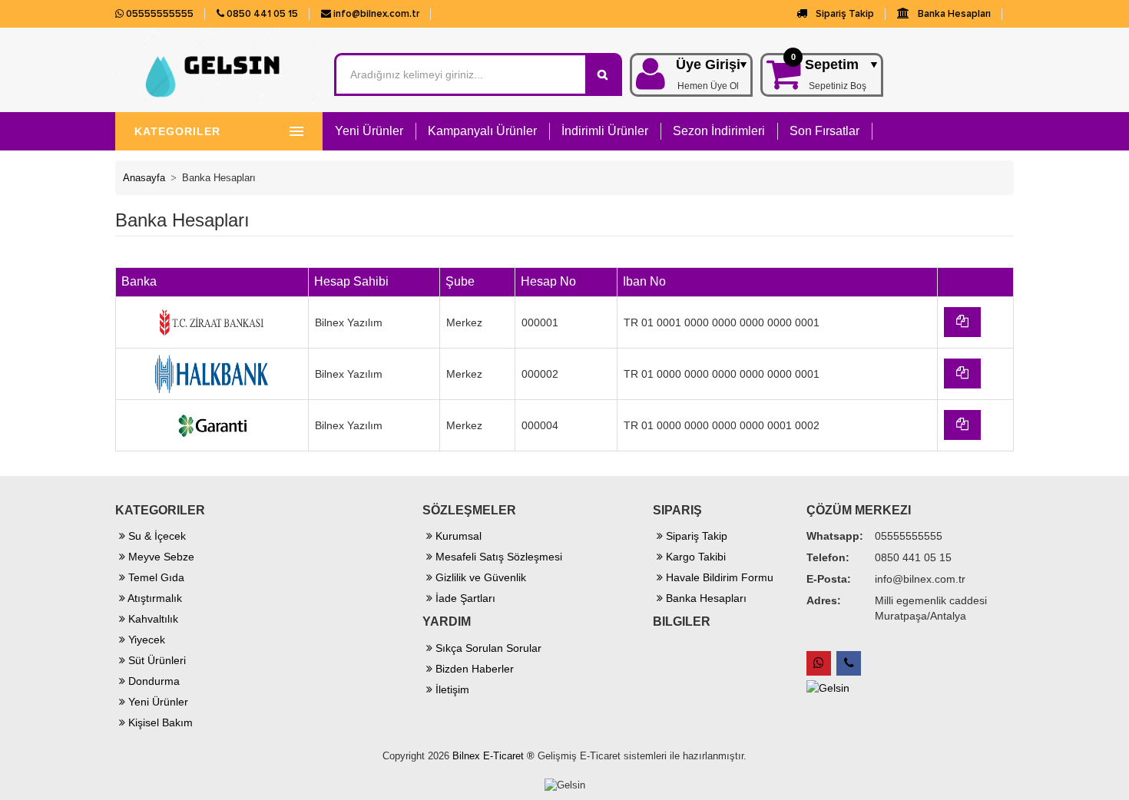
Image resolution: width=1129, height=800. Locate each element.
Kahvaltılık (151, 619)
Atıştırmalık (153, 598)
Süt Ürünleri (155, 660)
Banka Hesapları (953, 14)
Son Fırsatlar (824, 130)
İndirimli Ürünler (604, 130)
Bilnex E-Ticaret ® (493, 756)
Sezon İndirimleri (719, 130)
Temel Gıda (154, 577)
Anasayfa (144, 177)
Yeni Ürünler (369, 130)
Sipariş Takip (843, 14)
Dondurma (152, 681)
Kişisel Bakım (159, 722)
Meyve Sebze (159, 556)
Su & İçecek (155, 536)
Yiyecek (145, 639)
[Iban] (962, 322)
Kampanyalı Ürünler (482, 130)
